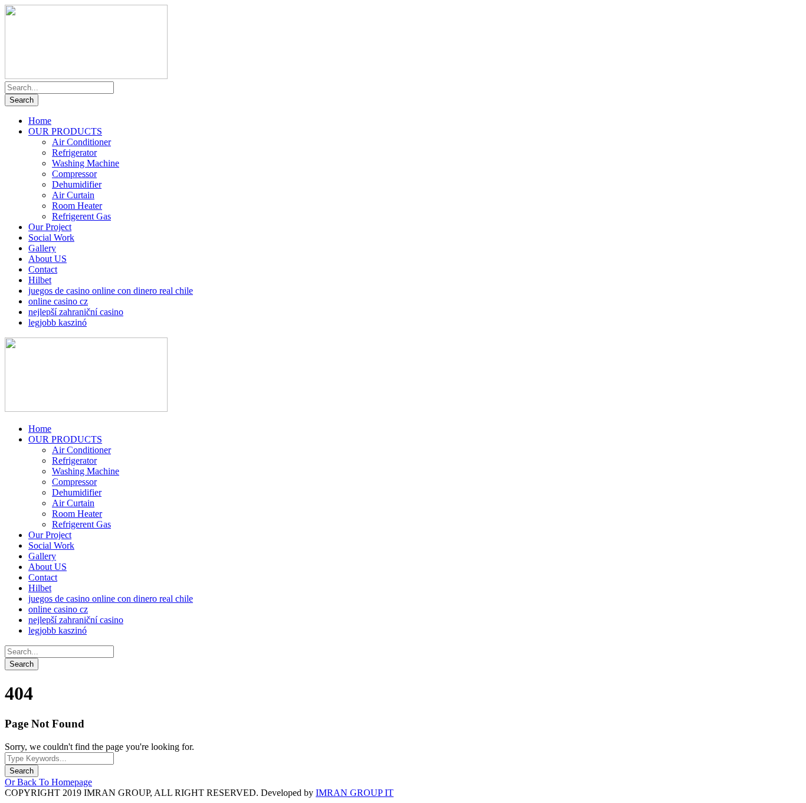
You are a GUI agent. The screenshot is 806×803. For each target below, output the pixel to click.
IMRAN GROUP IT (355, 793)
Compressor (74, 174)
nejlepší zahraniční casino (75, 312)
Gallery (42, 248)
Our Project (49, 227)
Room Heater (77, 206)
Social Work (51, 237)
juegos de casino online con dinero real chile (110, 291)
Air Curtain (73, 195)
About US (47, 259)
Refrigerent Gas (81, 216)
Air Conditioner (81, 142)
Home (39, 121)
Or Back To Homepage (48, 782)
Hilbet (39, 280)
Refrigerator (74, 153)
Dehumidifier (76, 184)
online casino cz (58, 301)
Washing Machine (85, 163)
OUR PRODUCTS (65, 131)
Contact (42, 269)
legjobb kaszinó (57, 322)
